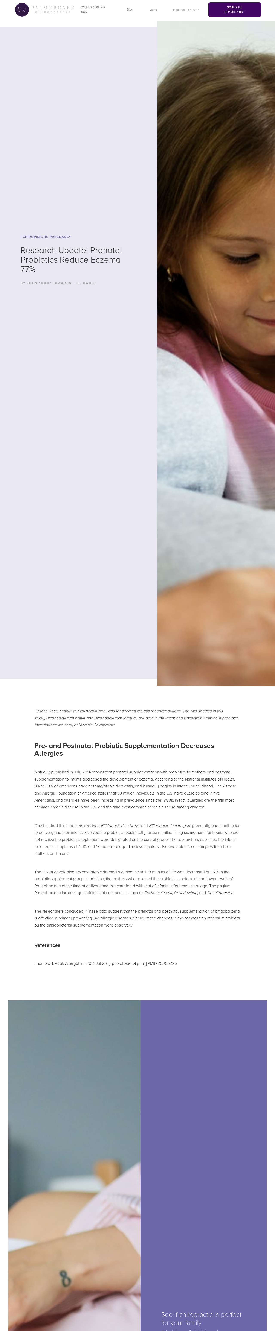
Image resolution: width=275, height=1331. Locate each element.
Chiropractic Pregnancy (47, 237)
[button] (185, 10)
